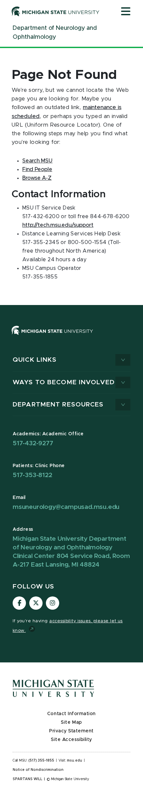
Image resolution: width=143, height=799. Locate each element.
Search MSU (37, 160)
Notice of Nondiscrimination (38, 769)
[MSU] (71, 337)
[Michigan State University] (55, 11)
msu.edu (74, 760)
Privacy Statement (71, 731)
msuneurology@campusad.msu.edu (66, 507)
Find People (37, 169)
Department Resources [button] (58, 404)
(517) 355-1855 (41, 760)
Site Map (71, 722)
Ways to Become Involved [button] (64, 382)
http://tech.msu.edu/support (57, 225)
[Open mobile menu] (125, 12)
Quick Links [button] (35, 360)
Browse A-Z (37, 178)
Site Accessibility (71, 739)
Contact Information (71, 713)
